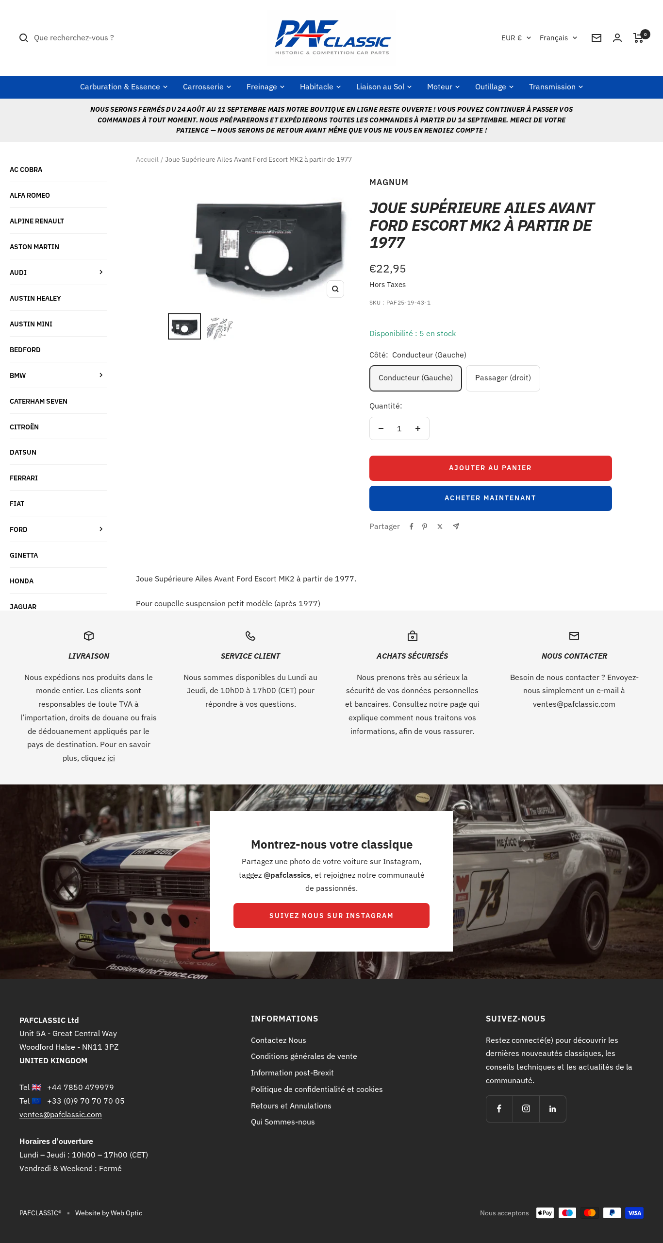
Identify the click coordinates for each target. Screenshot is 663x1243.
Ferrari (24, 477)
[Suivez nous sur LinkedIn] (552, 1108)
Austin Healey (35, 298)
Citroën (24, 426)
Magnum (389, 182)
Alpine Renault (37, 220)
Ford (19, 529)
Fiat (17, 503)
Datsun (23, 452)
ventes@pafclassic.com (574, 704)
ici (111, 758)
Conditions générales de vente (304, 1056)
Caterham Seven (38, 401)
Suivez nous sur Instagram (331, 915)
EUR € (511, 37)
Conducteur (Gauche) (416, 377)
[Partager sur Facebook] (412, 526)
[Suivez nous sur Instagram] (526, 1108)
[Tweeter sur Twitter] (440, 526)
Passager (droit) (503, 377)
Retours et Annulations (291, 1105)
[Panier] (638, 38)
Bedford (25, 349)
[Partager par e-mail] (456, 526)
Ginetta (24, 555)
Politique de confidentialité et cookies (317, 1089)
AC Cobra (26, 169)
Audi (18, 272)
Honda (21, 580)
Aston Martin (34, 246)
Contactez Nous (278, 1040)
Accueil (147, 159)
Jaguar (23, 606)
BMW (18, 375)
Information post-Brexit (292, 1072)
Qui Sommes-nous (283, 1121)
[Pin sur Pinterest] (424, 526)
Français (554, 37)
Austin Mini (31, 323)
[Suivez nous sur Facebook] (499, 1108)
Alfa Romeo (30, 195)
